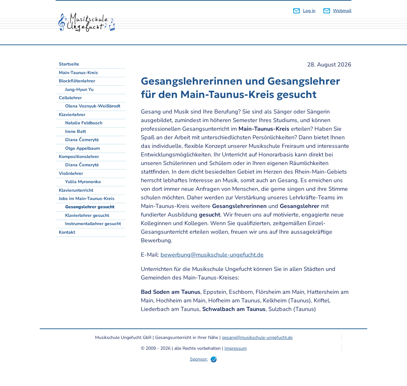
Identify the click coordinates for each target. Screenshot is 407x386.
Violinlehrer (71, 173)
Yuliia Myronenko (83, 182)
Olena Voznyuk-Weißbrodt (92, 106)
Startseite (69, 64)
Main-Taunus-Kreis (78, 73)
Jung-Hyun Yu (79, 89)
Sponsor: (199, 359)
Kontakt (67, 232)
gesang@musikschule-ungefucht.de (257, 337)
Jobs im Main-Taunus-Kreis (86, 199)
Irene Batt (75, 131)
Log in (309, 11)
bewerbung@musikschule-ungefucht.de (212, 254)
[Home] (89, 23)
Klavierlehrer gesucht (87, 215)
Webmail (342, 11)
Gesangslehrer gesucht (89, 207)
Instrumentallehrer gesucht (93, 224)
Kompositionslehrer (79, 157)
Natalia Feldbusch (83, 123)
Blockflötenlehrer (77, 81)
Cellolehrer (70, 98)
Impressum (235, 348)
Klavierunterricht (76, 190)
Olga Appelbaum (82, 148)
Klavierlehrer (72, 115)
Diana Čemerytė (82, 140)
